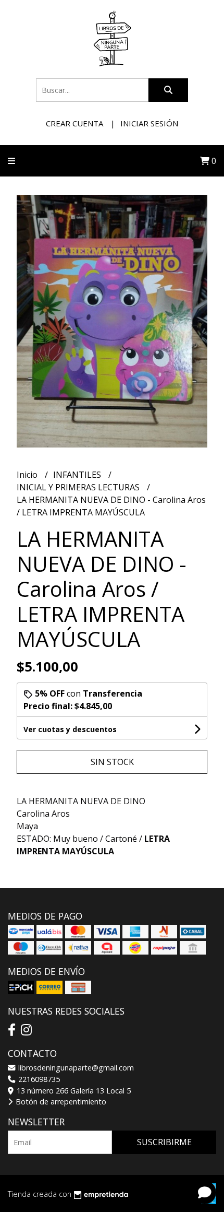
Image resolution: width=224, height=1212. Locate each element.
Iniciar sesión (149, 123)
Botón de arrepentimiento (60, 1102)
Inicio (28, 474)
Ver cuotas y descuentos (70, 729)
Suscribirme (164, 1142)
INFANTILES (78, 474)
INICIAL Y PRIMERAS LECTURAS (79, 487)
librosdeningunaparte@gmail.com (75, 1068)
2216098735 (38, 1079)
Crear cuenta (74, 123)
